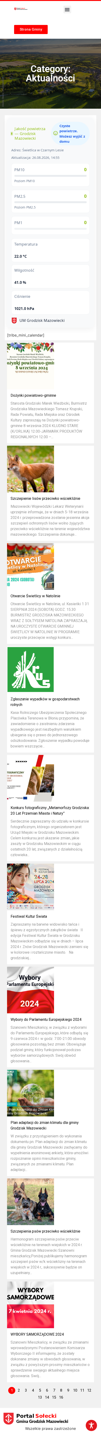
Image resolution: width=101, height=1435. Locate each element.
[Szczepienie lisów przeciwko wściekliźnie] (30, 469)
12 (89, 1390)
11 (82, 1390)
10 (75, 1390)
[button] (67, 9)
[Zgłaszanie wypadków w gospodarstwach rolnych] (30, 669)
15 (54, 1397)
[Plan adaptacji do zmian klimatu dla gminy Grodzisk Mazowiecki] (30, 1093)
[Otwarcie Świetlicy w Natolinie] (30, 566)
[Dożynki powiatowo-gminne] (30, 366)
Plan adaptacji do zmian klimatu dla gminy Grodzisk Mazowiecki (45, 1125)
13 (40, 1397)
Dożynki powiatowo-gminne (33, 395)
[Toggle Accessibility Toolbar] (91, 1425)
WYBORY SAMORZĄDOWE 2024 (37, 1334)
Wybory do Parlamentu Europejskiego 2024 (46, 1019)
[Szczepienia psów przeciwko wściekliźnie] (30, 1201)
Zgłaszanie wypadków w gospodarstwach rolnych (45, 702)
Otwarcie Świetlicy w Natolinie (35, 596)
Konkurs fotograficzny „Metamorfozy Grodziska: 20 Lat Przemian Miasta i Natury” (50, 811)
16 (61, 1397)
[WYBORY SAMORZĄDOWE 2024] (30, 1305)
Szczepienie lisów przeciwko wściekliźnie (45, 498)
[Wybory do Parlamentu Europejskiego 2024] (30, 990)
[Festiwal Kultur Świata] (30, 887)
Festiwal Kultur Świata (29, 916)
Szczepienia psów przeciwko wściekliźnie (45, 1231)
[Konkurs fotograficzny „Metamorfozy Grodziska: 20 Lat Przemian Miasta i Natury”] (30, 778)
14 (47, 1397)
